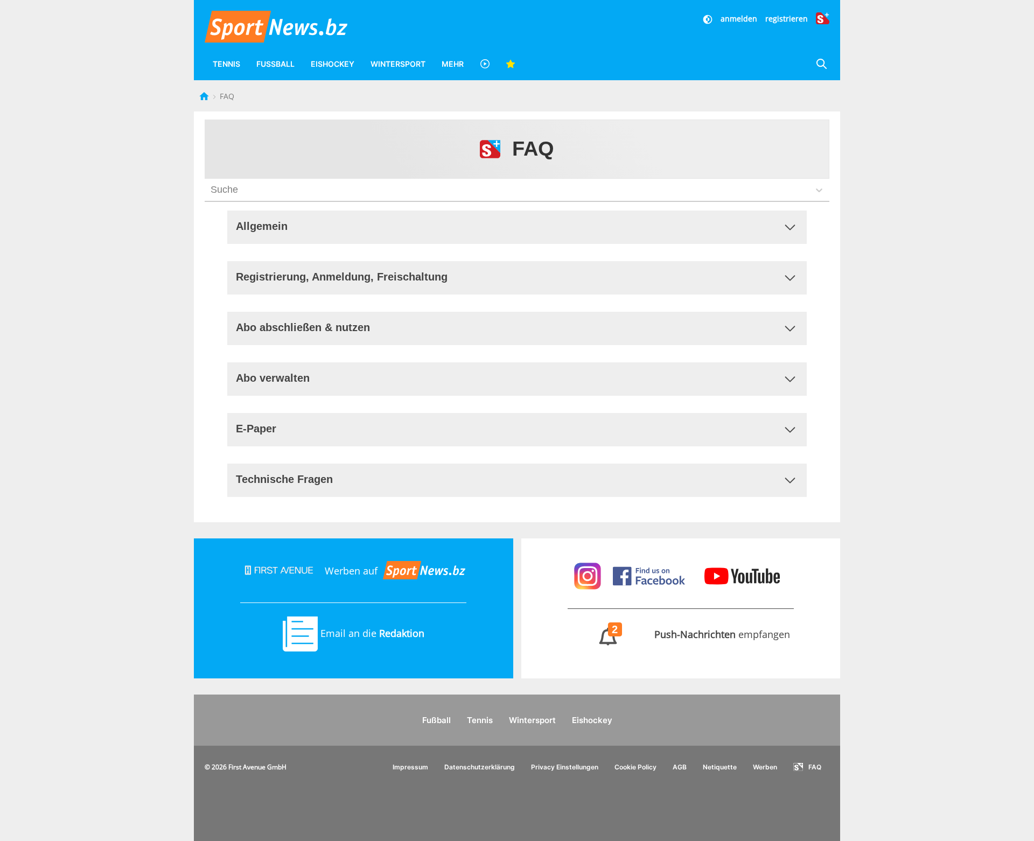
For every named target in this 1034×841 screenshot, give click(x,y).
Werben (765, 767)
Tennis (226, 63)
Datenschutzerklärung (479, 767)
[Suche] (821, 64)
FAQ (814, 767)
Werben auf (351, 570)
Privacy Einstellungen (564, 767)
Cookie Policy (635, 767)
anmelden (739, 18)
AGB (680, 767)
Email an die (371, 633)
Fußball (275, 63)
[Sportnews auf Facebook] (650, 574)
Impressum (410, 767)
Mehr (453, 63)
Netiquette (720, 767)
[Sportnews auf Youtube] (742, 574)
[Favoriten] (510, 64)
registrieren (786, 18)
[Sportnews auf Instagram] (589, 574)
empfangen (701, 634)
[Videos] (485, 64)
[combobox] (212, 190)
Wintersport (398, 63)
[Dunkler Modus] (708, 18)
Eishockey (332, 63)
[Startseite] (205, 96)
